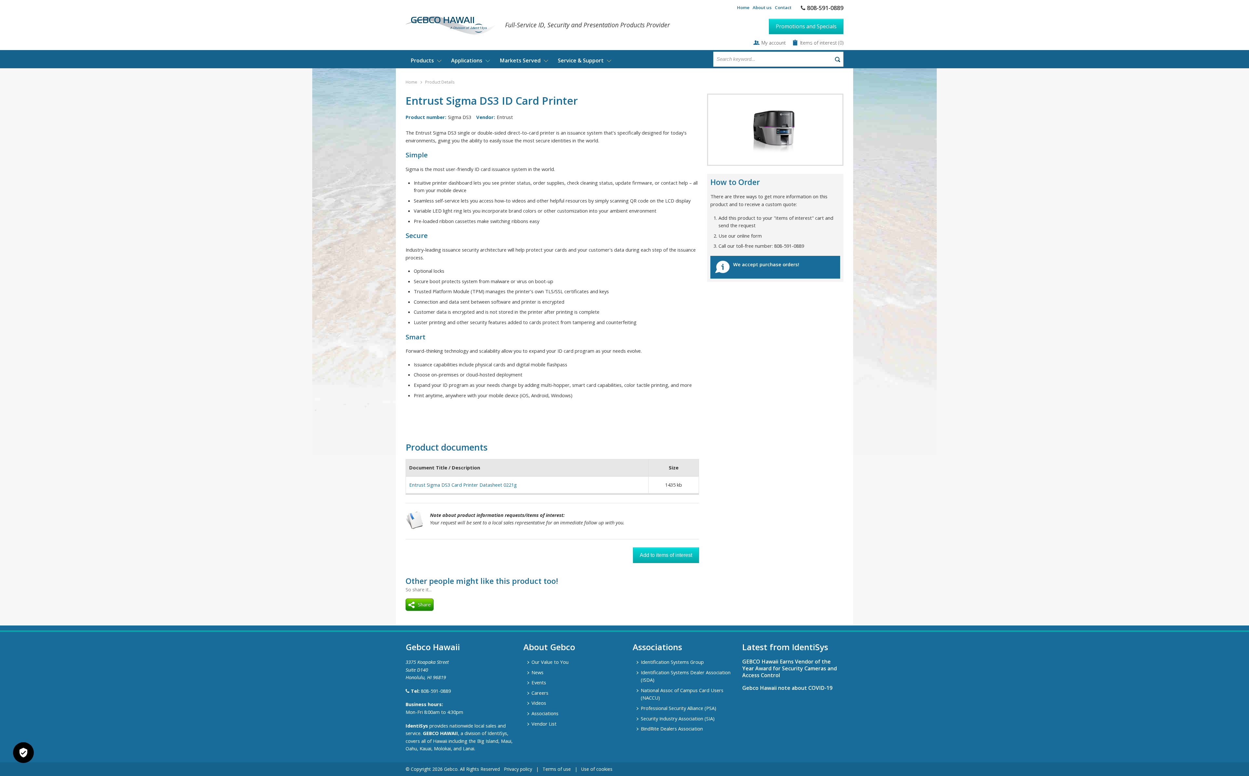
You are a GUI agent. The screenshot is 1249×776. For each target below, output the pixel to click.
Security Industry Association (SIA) (678, 718)
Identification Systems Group (672, 662)
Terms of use (557, 769)
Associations (544, 713)
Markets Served (520, 60)
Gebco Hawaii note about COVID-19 (787, 687)
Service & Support (581, 60)
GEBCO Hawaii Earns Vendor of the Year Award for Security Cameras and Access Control (789, 668)
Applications (466, 60)
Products (422, 60)
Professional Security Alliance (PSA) (678, 708)
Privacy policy (518, 769)
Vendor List (544, 723)
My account (773, 42)
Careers (539, 693)
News (537, 672)
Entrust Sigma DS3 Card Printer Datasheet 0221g (463, 484)
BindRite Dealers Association (672, 728)
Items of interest (819, 42)
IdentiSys (417, 725)
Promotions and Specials (806, 26)
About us (762, 7)
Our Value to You (550, 662)
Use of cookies (596, 769)
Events (538, 682)
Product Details (439, 82)
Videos (538, 703)
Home (743, 7)
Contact (783, 7)
